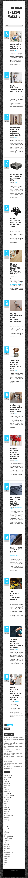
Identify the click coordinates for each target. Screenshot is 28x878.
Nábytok (15, 138)
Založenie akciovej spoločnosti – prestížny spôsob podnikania (16, 643)
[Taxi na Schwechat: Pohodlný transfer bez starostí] (16, 578)
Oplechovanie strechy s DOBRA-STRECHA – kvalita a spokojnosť (16, 501)
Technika (6, 844)
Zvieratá (5, 864)
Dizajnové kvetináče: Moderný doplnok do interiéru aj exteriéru (14, 453)
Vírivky (15, 182)
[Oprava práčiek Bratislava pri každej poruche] (16, 31)
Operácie (6, 818)
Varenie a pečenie (7, 848)
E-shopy (5, 789)
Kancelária (6, 801)
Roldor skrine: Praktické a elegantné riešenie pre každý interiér (15, 131)
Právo (5, 826)
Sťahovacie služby (8, 836)
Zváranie (5, 862)
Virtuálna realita (7, 852)
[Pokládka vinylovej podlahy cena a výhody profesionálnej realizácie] (16, 250)
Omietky (15, 324)
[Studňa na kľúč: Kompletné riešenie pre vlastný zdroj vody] (16, 347)
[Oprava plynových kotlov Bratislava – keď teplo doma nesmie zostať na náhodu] (16, 674)
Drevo (5, 787)
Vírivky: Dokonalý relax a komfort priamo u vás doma (16, 177)
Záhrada (5, 858)
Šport (5, 834)
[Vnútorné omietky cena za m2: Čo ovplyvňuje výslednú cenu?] (16, 300)
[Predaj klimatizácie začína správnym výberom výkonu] (16, 72)
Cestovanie (16, 602)
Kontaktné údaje (17, 873)
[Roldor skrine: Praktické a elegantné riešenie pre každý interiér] (16, 114)
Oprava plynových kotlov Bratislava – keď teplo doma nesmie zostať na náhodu (16, 693)
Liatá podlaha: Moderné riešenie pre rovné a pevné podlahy (16, 408)
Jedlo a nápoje (7, 799)
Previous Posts (9, 725)
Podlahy (15, 276)
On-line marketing (8, 816)
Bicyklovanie (6, 777)
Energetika (6, 791)
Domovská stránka (11, 873)
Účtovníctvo (7, 846)
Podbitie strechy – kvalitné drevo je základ (16, 550)
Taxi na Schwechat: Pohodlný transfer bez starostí (15, 595)
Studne (15, 370)
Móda (5, 805)
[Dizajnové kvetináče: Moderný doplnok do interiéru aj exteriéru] (16, 435)
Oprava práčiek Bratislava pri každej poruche (16, 46)
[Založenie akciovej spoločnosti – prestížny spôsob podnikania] (16, 626)
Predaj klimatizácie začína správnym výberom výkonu (16, 89)
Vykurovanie (16, 701)
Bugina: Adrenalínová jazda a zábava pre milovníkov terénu (15, 223)
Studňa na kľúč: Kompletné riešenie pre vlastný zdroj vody (16, 364)
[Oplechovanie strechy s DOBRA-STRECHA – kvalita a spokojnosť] (16, 484)
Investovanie (6, 797)
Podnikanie (16, 649)
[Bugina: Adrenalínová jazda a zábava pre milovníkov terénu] (16, 205)
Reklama (5, 828)
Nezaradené (16, 461)
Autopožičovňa (7, 775)
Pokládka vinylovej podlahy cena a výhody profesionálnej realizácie (15, 269)
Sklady (5, 830)
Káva (5, 803)
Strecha (11, 508)
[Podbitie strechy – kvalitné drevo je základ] (16, 534)
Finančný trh (7, 793)
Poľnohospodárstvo (8, 824)
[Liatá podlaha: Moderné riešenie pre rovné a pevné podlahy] (16, 392)
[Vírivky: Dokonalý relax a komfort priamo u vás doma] (16, 161)
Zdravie (5, 860)
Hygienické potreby (8, 795)
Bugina (15, 229)
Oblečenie (6, 811)
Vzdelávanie (6, 856)
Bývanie (15, 507)
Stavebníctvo (19, 507)
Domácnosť (16, 50)
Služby (5, 832)
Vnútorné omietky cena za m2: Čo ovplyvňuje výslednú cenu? (13, 757)
